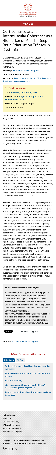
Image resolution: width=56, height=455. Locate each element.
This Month (9, 360)
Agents (19, 432)
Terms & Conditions (12, 428)
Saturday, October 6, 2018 (24, 92)
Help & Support (10, 415)
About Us (7, 418)
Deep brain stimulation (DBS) (27, 78)
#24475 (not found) (13, 380)
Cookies (6, 422)
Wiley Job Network (11, 425)
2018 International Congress (25, 70)
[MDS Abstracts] (28, 16)
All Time (20, 360)
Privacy (15, 422)
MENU (27, 23)
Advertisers (8, 432)
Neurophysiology (21, 81)
